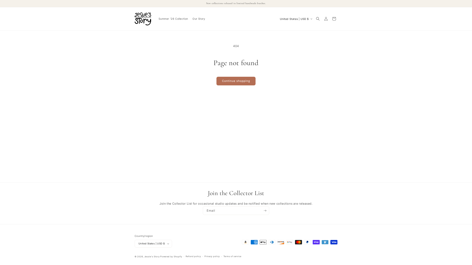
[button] (318, 19)
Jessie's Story (152, 256)
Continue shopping (236, 81)
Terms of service (232, 256)
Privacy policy (212, 256)
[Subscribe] (265, 210)
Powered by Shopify (171, 256)
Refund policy (193, 256)
